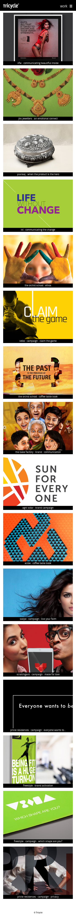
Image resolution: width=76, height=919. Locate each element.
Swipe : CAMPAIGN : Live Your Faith (38, 619)
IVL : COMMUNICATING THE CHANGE (38, 229)
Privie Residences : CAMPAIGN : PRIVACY (38, 896)
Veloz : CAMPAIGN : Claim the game (38, 341)
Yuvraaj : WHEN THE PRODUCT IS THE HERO (38, 174)
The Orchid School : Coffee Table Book (38, 396)
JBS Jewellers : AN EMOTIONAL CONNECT (38, 118)
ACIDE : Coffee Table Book (38, 563)
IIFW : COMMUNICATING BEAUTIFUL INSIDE (38, 63)
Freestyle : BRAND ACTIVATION (38, 785)
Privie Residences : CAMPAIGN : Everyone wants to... (38, 730)
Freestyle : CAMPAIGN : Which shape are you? (38, 841)
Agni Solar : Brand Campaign (38, 507)
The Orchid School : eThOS (38, 285)
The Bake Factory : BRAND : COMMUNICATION (38, 452)
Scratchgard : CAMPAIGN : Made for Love (38, 674)
